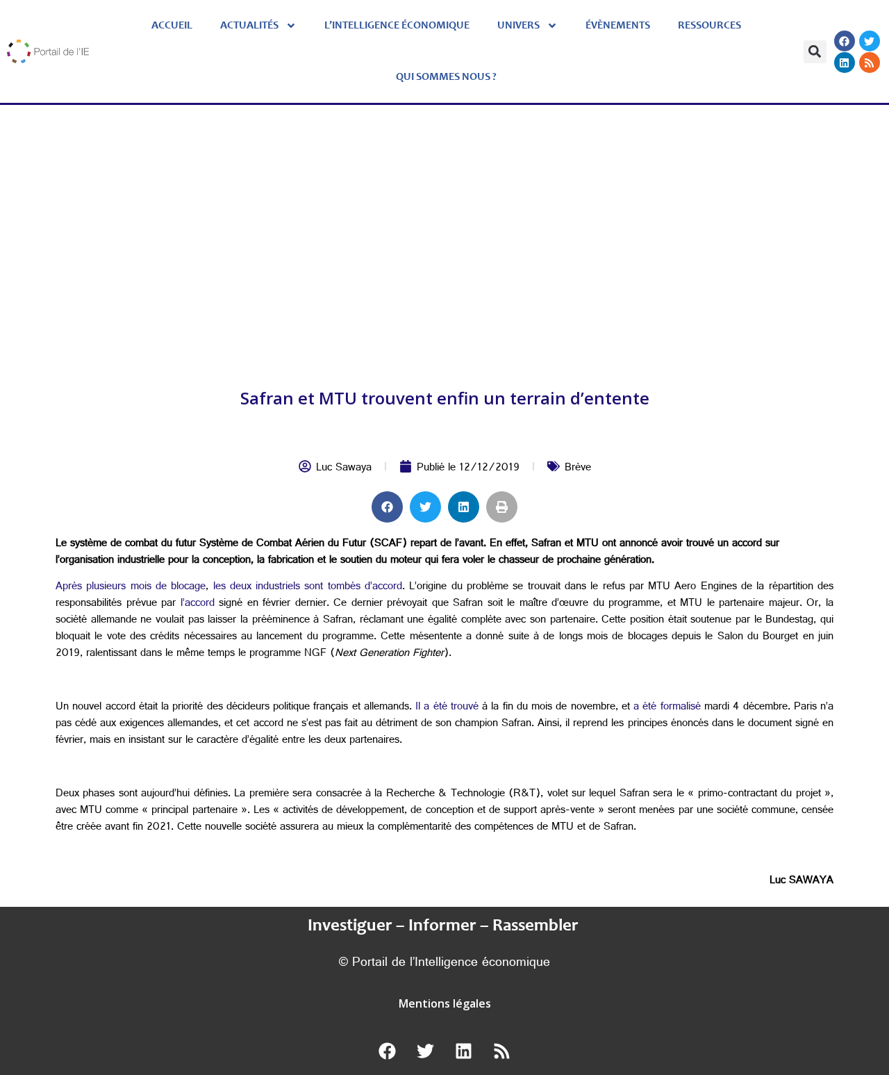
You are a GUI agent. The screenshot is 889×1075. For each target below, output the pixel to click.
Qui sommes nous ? (446, 77)
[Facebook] (844, 41)
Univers (518, 25)
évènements (617, 25)
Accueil (171, 25)
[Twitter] (869, 41)
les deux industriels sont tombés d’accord (308, 587)
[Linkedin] (844, 62)
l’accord (198, 604)
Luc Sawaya (344, 468)
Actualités (249, 25)
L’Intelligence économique (397, 25)
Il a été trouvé (447, 708)
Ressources (709, 25)
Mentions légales (445, 1003)
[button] (815, 51)
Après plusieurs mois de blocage (131, 587)
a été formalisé (667, 708)
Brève (578, 468)
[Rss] (869, 62)
